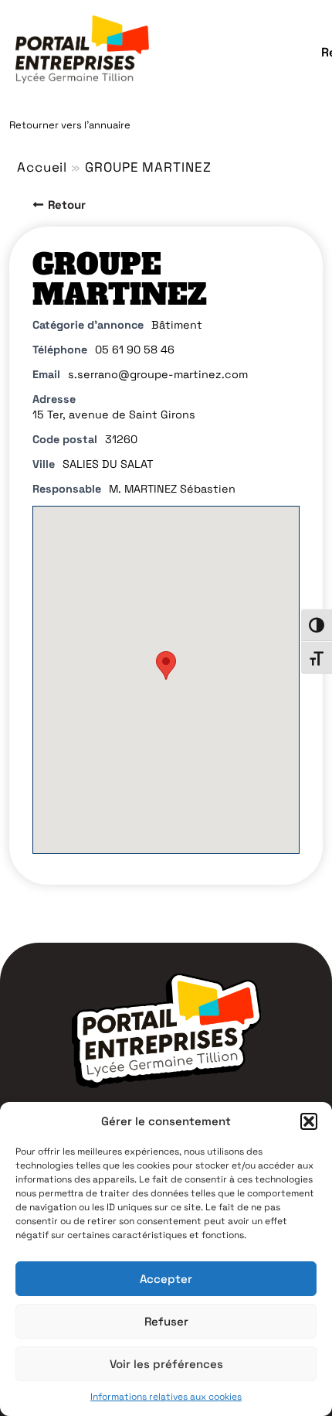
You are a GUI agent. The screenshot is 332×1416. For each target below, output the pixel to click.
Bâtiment (176, 325)
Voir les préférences (166, 1363)
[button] (309, 1121)
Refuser (166, 1321)
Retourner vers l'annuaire (69, 124)
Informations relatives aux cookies (166, 1396)
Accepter (166, 1278)
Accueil (42, 167)
